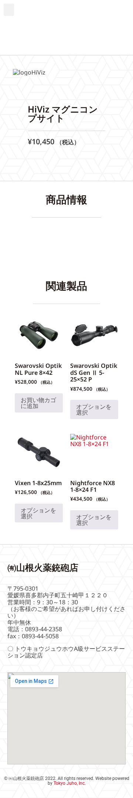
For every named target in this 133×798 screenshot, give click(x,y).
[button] (9, 10)
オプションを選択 (94, 410)
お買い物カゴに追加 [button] (38, 403)
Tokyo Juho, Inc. (70, 783)
